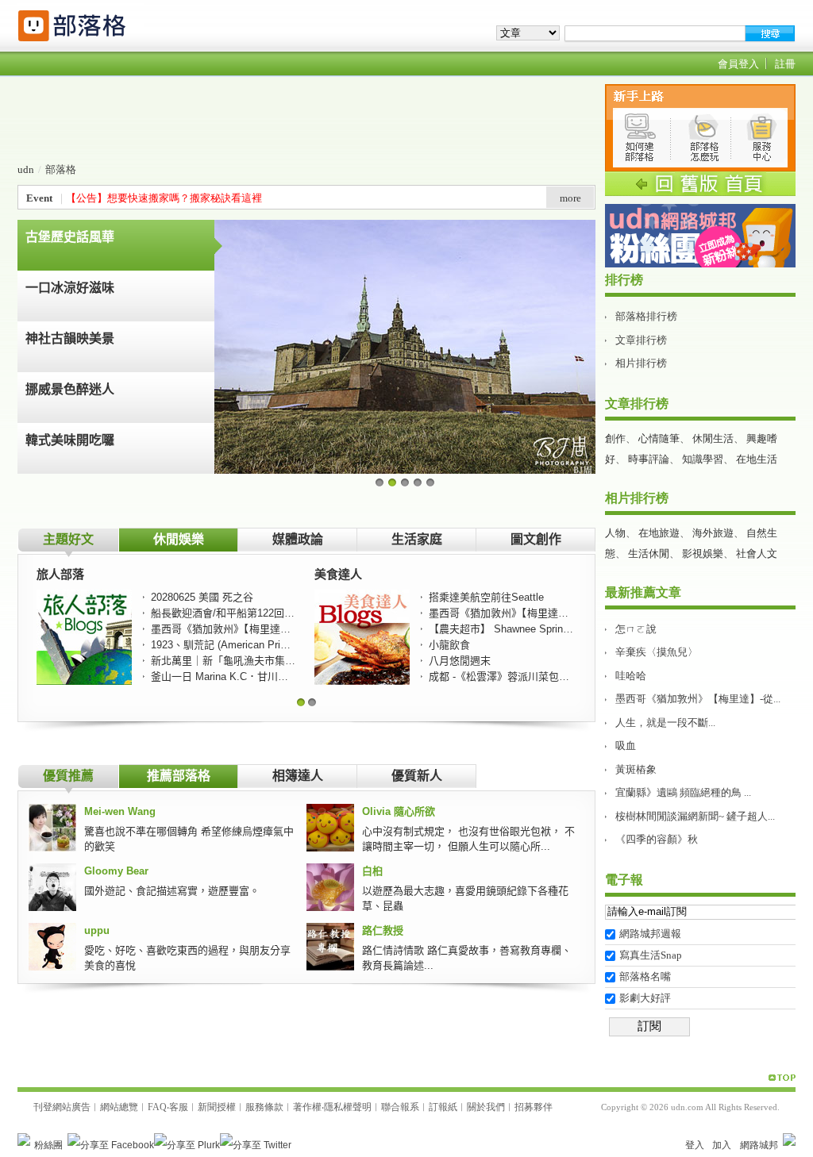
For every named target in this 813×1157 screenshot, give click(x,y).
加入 (721, 1145)
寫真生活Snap (650, 955)
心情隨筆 (659, 438)
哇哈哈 (630, 676)
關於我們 (486, 1107)
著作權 (307, 1107)
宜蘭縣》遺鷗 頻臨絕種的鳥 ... (683, 792)
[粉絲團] (23, 1139)
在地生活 (756, 459)
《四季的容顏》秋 (656, 839)
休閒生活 (713, 438)
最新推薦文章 (643, 592)
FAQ (157, 1107)
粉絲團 (48, 1145)
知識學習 (702, 459)
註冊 (785, 64)
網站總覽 (119, 1107)
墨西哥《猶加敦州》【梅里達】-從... (697, 699)
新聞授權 (217, 1107)
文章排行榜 (641, 340)
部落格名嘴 (645, 976)
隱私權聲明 (348, 1107)
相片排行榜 (641, 363)
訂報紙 (443, 1107)
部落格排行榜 (646, 316)
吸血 (625, 745)
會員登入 (738, 64)
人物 (615, 533)
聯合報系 (400, 1107)
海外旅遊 (713, 533)
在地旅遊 (659, 533)
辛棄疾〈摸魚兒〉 (656, 652)
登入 (694, 1145)
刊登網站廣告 (62, 1107)
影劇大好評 (645, 998)
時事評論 (648, 459)
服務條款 (264, 1107)
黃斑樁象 (636, 769)
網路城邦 (759, 1145)
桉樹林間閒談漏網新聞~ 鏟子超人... (695, 816)
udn (25, 169)
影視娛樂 (702, 553)
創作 (615, 438)
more (570, 198)
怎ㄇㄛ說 (636, 629)
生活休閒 (648, 553)
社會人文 (756, 553)
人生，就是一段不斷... (665, 722)
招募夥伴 (533, 1107)
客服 (178, 1107)
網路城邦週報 (650, 934)
